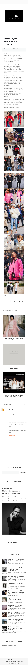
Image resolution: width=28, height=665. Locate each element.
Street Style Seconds (13, 101)
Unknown (11, 409)
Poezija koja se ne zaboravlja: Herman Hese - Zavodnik (16, 628)
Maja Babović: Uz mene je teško (15, 584)
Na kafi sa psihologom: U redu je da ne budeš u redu (16, 620)
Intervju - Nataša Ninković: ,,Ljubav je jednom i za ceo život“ (12, 490)
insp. (13, 659)
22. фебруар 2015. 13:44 (20, 411)
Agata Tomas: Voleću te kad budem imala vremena (16, 598)
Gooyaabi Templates (14, 663)
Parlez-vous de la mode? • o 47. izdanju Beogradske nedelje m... (14, 396)
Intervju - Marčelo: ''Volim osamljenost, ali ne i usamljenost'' (15, 569)
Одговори (12, 435)
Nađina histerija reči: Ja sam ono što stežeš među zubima (17, 613)
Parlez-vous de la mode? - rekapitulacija (14, 367)
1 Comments (21, 49)
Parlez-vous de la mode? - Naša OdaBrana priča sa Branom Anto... (14, 339)
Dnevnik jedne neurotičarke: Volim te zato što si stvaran (16, 591)
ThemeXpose (13, 661)
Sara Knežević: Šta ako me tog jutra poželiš (16, 577)
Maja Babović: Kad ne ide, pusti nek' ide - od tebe (15, 605)
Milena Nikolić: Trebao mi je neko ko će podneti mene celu (16, 561)
